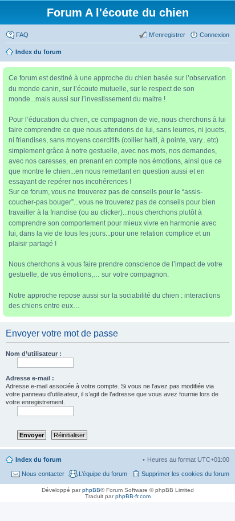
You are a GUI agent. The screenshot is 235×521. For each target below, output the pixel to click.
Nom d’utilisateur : (34, 353)
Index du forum (38, 459)
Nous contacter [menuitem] (43, 473)
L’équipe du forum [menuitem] (103, 473)
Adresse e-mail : (30, 378)
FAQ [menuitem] (22, 34)
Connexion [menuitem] (214, 34)
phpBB (91, 490)
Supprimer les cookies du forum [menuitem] (185, 473)
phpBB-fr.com (133, 496)
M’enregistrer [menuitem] (167, 34)
